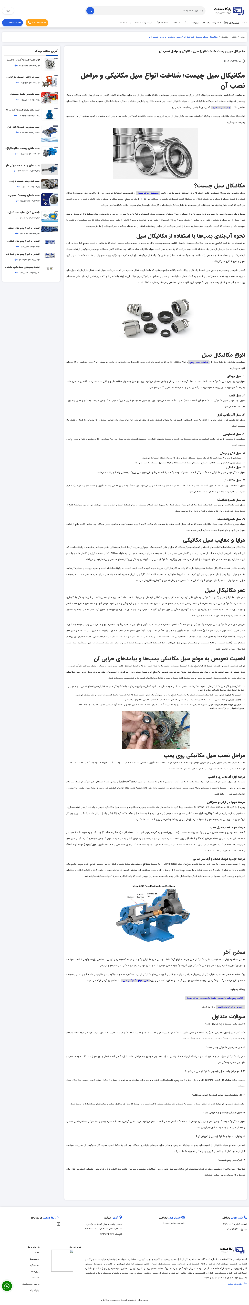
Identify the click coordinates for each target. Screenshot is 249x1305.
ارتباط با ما (125, 22)
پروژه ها (35, 1271)
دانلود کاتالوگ (163, 22)
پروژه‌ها (195, 22)
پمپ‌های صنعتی (221, 107)
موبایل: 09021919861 (237, 1229)
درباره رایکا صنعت (143, 22)
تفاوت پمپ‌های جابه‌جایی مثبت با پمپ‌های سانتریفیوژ (215, 998)
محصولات (233, 23)
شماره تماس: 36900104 (235, 1224)
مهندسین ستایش (110, 1300)
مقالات (224, 37)
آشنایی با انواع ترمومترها (230, 1007)
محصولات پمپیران (211, 22)
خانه (244, 22)
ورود (8, 10)
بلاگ (186, 22)
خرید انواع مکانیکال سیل (135, 980)
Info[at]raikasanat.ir (174, 1223)
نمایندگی (34, 1265)
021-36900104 (39, 22)
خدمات (176, 22)
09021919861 (15, 22)
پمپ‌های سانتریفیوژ (148, 193)
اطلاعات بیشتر (235, 1284)
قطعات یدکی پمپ (198, 362)
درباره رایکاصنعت (30, 1284)
